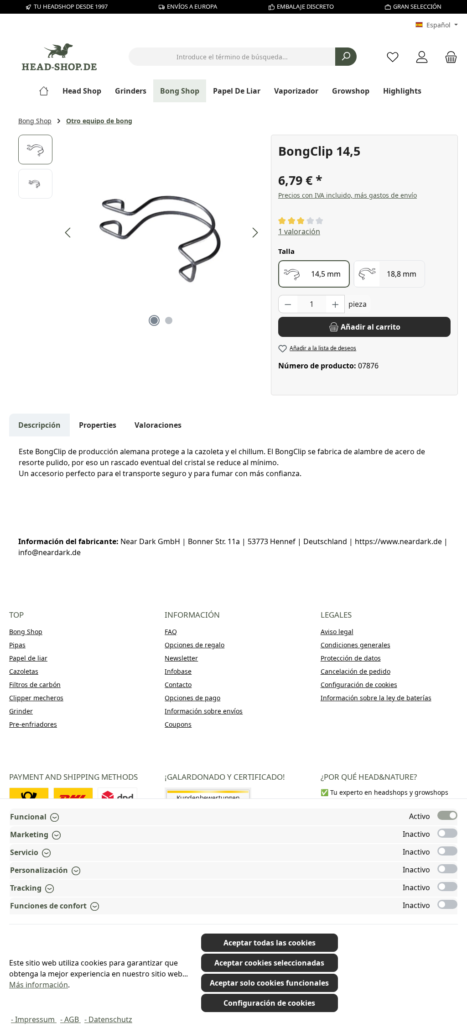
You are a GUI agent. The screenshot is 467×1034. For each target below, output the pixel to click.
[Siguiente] (255, 232)
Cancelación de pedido (355, 671)
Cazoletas (23, 671)
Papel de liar (28, 658)
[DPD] (117, 797)
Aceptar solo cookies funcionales (269, 983)
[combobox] (232, 56)
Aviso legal (337, 631)
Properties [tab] (97, 425)
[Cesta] (448, 56)
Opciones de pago (192, 697)
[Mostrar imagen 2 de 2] (168, 320)
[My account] (422, 56)
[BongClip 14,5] (161, 233)
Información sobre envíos (204, 711)
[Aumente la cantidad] (335, 304)
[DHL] (73, 797)
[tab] (39, 425)
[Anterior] (68, 232)
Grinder (21, 711)
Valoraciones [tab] (158, 425)
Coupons (178, 724)
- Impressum (34, 1019)
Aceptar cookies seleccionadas (269, 963)
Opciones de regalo (194, 644)
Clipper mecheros (36, 697)
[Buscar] (346, 56)
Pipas (17, 644)
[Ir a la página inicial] (59, 56)
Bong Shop (25, 631)
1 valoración (299, 231)
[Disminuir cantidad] (287, 304)
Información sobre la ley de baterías (376, 697)
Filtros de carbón (35, 684)
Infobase (178, 671)
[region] (140, 233)
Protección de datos (351, 658)
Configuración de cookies (359, 684)
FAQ (171, 631)
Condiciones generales (355, 644)
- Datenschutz (108, 1019)
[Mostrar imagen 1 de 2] (154, 320)
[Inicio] (47, 90)
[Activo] (447, 815)
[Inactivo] (447, 833)
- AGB (70, 1019)
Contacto (178, 684)
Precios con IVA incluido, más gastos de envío (347, 195)
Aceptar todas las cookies (269, 943)
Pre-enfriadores (33, 724)
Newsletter (181, 658)
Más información (38, 985)
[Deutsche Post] (29, 797)
